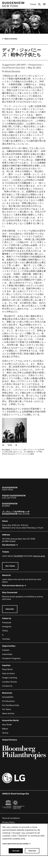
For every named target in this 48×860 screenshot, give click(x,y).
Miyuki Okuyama (12, 71)
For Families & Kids (10, 705)
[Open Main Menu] (44, 4)
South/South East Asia (13, 67)
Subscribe (10, 609)
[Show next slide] (16, 445)
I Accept (15, 851)
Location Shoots (9, 682)
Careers (5, 650)
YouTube (6, 639)
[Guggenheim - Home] (13, 4)
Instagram (6, 626)
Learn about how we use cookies (15, 844)
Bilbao (5, 729)
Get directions (8, 545)
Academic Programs (11, 658)
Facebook (6, 622)
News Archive (8, 713)
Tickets (33, 4)
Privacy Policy (8, 822)
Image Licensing (9, 678)
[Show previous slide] (3, 445)
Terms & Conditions (11, 818)
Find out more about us (13, 585)
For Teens (6, 709)
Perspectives (35, 64)
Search (39, 4)
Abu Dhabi (7, 724)
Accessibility (7, 697)
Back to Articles (10, 39)
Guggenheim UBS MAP (14, 64)
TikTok (5, 631)
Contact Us (7, 686)
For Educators (8, 701)
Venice (5, 733)
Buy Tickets (10, 566)
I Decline (32, 851)
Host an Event (8, 673)
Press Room (7, 669)
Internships (7, 654)
